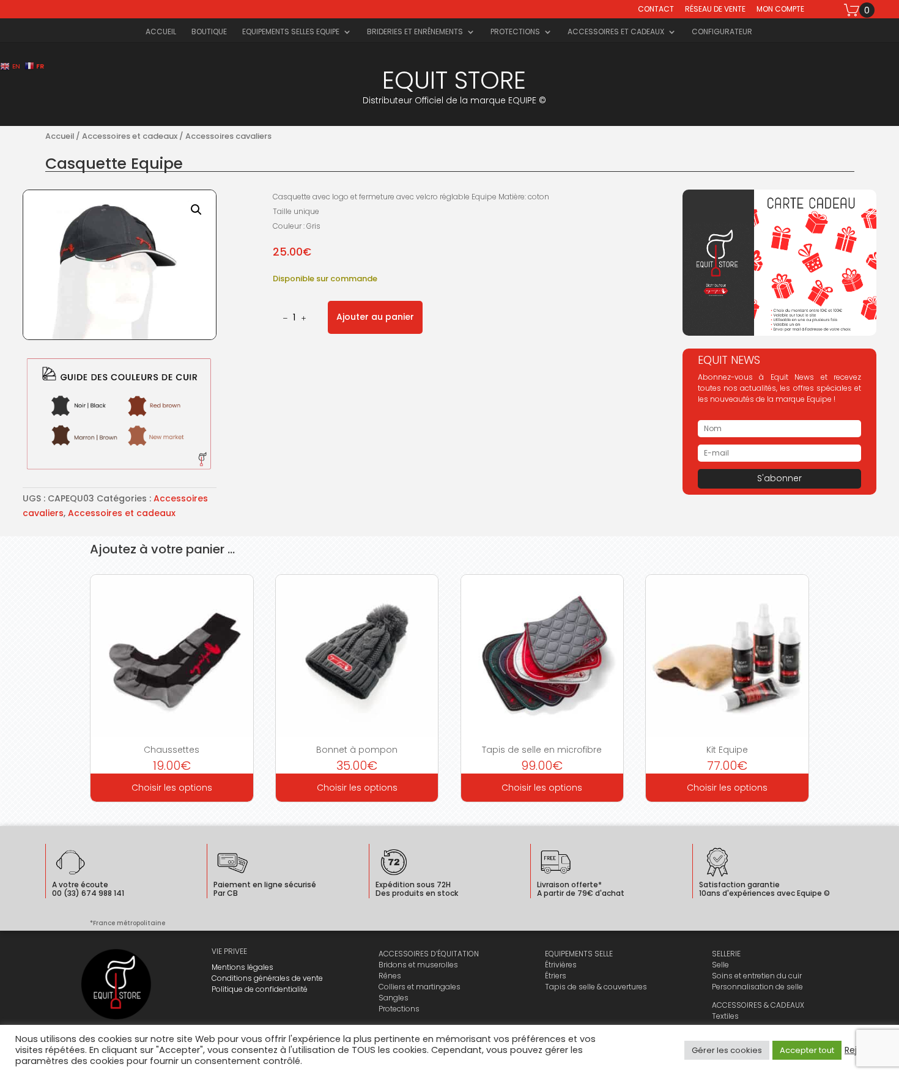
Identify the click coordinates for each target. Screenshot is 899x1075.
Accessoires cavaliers (228, 136)
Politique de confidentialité (260, 989)
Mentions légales (242, 967)
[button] (196, 210)
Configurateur (722, 32)
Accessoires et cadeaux (616, 32)
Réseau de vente (715, 10)
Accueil (161, 32)
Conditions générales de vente (267, 978)
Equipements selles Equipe (290, 32)
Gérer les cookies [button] (727, 1050)
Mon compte (780, 10)
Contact (656, 10)
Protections (515, 32)
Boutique (209, 32)
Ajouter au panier (375, 317)
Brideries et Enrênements (415, 32)
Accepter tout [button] (807, 1050)
